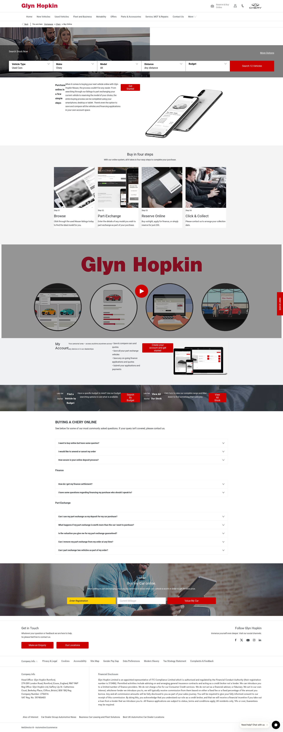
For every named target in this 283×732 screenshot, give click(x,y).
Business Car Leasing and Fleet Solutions (99, 717)
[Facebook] (235, 640)
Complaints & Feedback (202, 661)
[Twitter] (242, 640)
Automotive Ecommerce (46, 727)
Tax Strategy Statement (174, 661)
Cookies (65, 661)
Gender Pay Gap (111, 661)
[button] (31, 66)
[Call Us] (242, 6)
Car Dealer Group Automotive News (58, 717)
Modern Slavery (151, 661)
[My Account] (235, 6)
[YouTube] (248, 640)
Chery (58, 24)
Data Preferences (131, 661)
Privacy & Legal (49, 661)
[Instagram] (254, 640)
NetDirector (26, 727)
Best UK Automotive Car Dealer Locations (143, 717)
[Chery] (255, 6)
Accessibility (80, 661)
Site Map (95, 661)
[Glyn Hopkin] (39, 6)
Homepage (48, 24)
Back (26, 24)
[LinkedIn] (260, 640)
